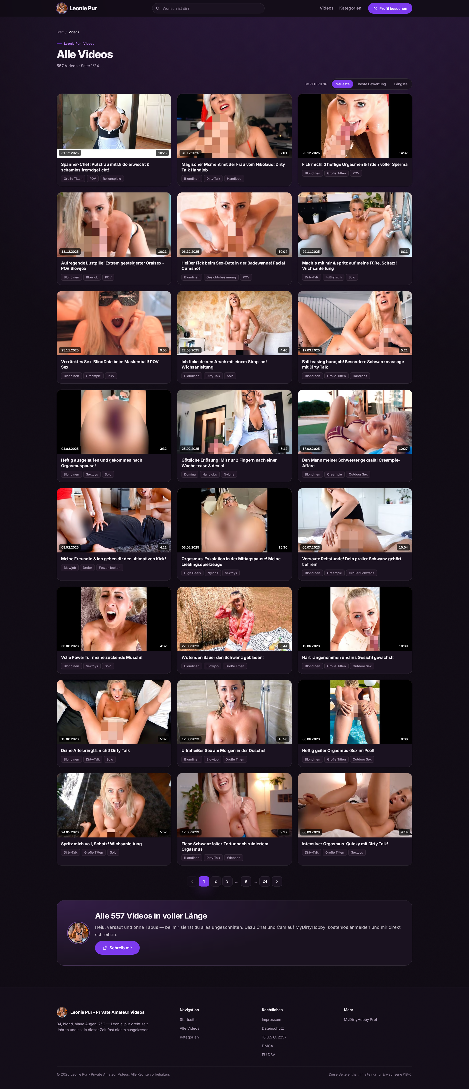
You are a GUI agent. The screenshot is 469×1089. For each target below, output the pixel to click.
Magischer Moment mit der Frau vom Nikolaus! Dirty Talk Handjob (233, 167)
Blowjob (92, 277)
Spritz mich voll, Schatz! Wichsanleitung (101, 843)
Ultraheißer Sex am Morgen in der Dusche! (223, 750)
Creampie (93, 376)
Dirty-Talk (213, 178)
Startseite (188, 1019)
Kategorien (350, 8)
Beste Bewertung (372, 84)
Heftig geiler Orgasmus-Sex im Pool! (338, 750)
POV (92, 178)
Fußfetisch (333, 277)
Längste (400, 84)
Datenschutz (273, 1028)
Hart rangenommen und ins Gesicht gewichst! (348, 657)
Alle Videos (189, 1028)
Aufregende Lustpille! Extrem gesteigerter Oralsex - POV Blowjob (112, 266)
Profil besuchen (395, 9)
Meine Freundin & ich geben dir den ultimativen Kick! (113, 558)
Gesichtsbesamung (221, 277)
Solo (352, 277)
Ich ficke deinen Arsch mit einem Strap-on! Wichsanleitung (224, 364)
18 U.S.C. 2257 (274, 1037)
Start (60, 32)
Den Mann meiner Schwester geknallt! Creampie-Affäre (351, 463)
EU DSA (268, 1054)
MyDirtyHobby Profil (378, 1019)
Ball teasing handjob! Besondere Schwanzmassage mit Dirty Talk (353, 364)
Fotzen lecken (109, 568)
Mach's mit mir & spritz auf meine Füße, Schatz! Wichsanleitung (349, 266)
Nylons (229, 474)
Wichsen (233, 858)
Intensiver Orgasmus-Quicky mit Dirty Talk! (345, 843)
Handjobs (234, 178)
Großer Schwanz (361, 573)
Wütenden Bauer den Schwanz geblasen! (222, 657)
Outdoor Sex (358, 474)
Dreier (87, 568)
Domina (190, 474)
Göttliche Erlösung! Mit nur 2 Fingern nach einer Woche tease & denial (229, 463)
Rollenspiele (112, 178)
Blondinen (192, 178)
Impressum (271, 1019)
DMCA (267, 1046)
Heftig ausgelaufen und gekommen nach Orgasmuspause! (101, 463)
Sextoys (92, 474)
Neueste (343, 84)
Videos (326, 8)
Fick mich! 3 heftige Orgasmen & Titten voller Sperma (355, 164)
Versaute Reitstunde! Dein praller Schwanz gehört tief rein (351, 561)
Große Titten (73, 178)
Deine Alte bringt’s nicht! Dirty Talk (95, 750)
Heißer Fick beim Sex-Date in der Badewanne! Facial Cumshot (233, 266)
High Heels (192, 573)
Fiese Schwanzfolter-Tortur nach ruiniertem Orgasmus (224, 846)
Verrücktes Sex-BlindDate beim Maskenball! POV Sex (110, 364)
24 (265, 881)
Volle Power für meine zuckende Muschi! (101, 657)
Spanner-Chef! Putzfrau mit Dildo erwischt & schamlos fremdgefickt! (105, 167)
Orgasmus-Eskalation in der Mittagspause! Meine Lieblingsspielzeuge (230, 561)
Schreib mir (124, 949)
